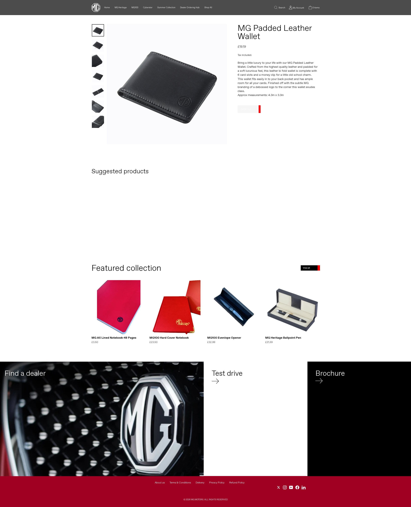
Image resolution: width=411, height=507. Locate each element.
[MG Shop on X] (278, 487)
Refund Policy (237, 482)
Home (107, 7)
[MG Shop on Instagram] (285, 487)
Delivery (200, 482)
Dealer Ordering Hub (190, 7)
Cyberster (148, 7)
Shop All (208, 7)
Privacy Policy (216, 482)
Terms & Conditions (180, 482)
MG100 (134, 7)
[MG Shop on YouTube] (291, 487)
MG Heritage (121, 7)
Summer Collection (166, 7)
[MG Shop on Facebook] (297, 487)
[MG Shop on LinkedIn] (304, 487)
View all (306, 268)
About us (160, 482)
